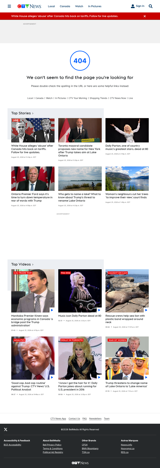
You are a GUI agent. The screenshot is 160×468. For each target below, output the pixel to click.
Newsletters (95, 418)
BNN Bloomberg (90, 448)
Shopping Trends (98, 98)
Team (107, 418)
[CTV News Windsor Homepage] (29, 6)
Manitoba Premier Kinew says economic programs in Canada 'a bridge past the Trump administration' (32, 320)
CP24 (85, 444)
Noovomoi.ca (127, 448)
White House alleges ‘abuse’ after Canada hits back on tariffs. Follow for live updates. (32, 149)
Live (131, 98)
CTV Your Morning (78, 98)
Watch (79, 6)
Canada (65, 6)
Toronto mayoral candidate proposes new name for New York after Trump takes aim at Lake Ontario (79, 150)
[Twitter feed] (6, 429)
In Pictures (94, 6)
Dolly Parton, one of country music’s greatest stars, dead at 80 (126, 147)
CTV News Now (118, 98)
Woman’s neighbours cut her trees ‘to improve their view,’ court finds (126, 196)
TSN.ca (86, 452)
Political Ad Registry (53, 452)
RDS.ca (124, 452)
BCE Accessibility (12, 444)
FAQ (84, 418)
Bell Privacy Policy (52, 444)
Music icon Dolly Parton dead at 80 (79, 315)
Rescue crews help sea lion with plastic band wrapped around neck (125, 319)
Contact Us (74, 418)
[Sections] (9, 6)
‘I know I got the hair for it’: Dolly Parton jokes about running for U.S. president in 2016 (77, 386)
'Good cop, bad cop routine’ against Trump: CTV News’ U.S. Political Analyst (30, 386)
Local (51, 6)
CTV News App (58, 418)
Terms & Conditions (52, 448)
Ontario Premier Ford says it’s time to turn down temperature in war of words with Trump (31, 197)
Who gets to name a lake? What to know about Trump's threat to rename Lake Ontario (79, 197)
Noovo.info (126, 444)
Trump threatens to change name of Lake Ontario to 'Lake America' (126, 385)
